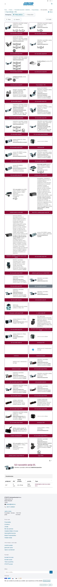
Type (36, 481)
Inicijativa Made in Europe (11, 531)
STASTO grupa (9, 564)
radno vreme (8, 511)
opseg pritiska (19, 480)
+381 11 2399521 (10, 507)
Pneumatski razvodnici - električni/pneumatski (23, 9)
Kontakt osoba (8, 559)
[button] (50, 460)
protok (29, 481)
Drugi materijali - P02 (35, 9)
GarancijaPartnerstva (10, 533)
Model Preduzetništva (10, 535)
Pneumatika (11, 9)
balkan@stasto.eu (11, 504)
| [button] (49, 0)
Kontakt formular (9, 557)
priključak (7, 481)
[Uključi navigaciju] (5, 4)
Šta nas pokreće (9, 528)
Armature (7, 524)
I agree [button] (50, 584)
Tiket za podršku (9, 561)
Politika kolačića (46, 580)
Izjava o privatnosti (9, 549)
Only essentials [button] (43, 584)
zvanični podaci (9, 545)
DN (14, 481)
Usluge (6, 526)
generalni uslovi (9, 547)
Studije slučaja (8, 537)
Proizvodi (6, 9)
